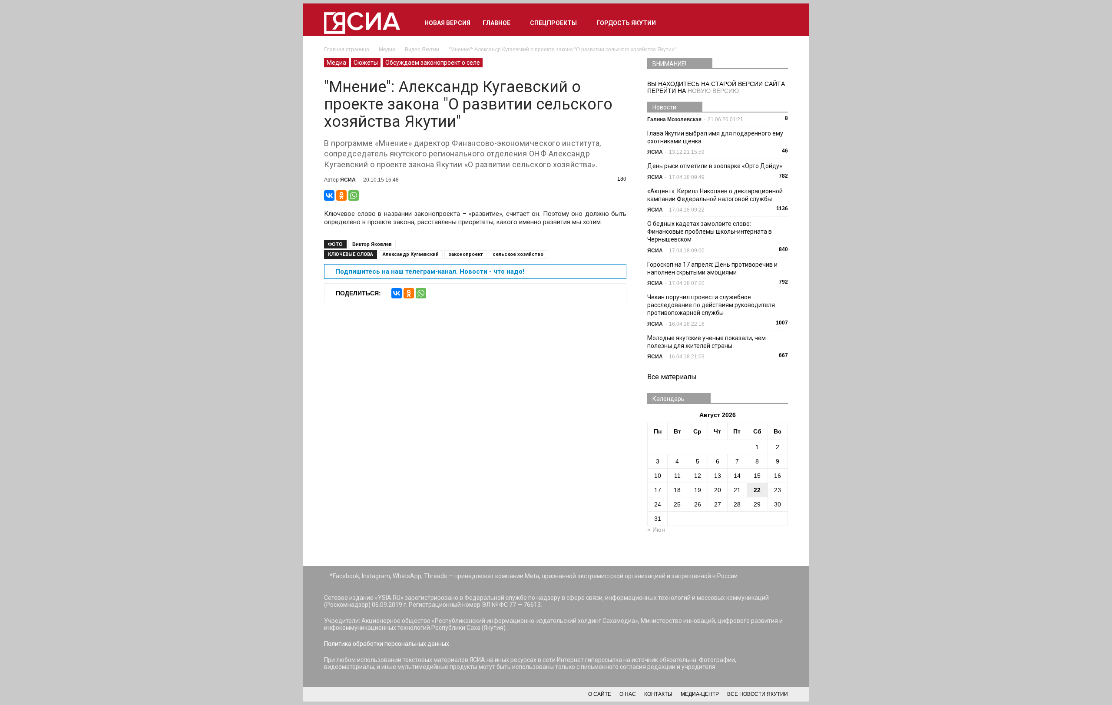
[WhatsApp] (353, 195)
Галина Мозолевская (674, 119)
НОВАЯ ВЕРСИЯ (447, 23)
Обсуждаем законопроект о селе (432, 62)
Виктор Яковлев (372, 244)
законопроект (465, 254)
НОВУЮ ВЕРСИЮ (713, 90)
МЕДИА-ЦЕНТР (700, 694)
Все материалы (672, 377)
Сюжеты (366, 62)
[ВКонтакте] (329, 195)
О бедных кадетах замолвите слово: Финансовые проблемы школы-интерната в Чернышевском (709, 231)
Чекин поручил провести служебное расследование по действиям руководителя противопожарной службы (711, 305)
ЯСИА (348, 180)
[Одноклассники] (341, 195)
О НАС (627, 694)
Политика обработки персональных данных (386, 643)
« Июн (656, 529)
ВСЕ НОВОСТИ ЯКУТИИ (757, 694)
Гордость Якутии (626, 23)
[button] (777, 23)
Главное (496, 23)
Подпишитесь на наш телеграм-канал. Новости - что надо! (429, 271)
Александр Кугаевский (411, 254)
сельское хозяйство (518, 254)
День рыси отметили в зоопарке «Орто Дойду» (714, 165)
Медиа (336, 62)
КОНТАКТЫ (658, 694)
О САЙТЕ (599, 694)
